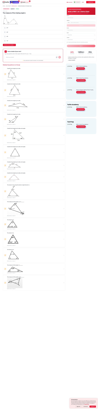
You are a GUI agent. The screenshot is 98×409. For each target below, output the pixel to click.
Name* (68, 15)
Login (83, 2)
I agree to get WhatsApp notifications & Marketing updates (78, 42)
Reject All (78, 406)
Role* (68, 32)
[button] (33, 28)
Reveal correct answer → (9, 45)
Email (68, 27)
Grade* (68, 37)
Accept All (93, 406)
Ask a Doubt (8, 6)
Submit (81, 46)
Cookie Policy (86, 404)
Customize (85, 406)
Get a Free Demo (81, 80)
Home (4, 6)
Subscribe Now (80, 68)
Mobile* (68, 20)
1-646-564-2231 (70, 2)
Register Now (90, 2)
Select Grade (70, 39)
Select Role (70, 34)
